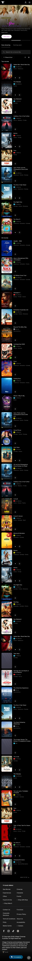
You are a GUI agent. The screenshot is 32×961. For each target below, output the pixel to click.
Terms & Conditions (9, 919)
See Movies (6, 889)
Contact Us (6, 910)
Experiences (7, 893)
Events (19, 896)
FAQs (4, 922)
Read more (4, 32)
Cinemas (19, 889)
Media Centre (7, 926)
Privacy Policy (21, 914)
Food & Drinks (7, 900)
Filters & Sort (8, 57)
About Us (20, 919)
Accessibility (21, 922)
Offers (5, 896)
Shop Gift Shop (23, 900)
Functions (20, 910)
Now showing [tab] (5, 45)
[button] (6, 40)
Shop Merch (8, 903)
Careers (20, 926)
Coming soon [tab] (17, 45)
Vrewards (20, 893)
